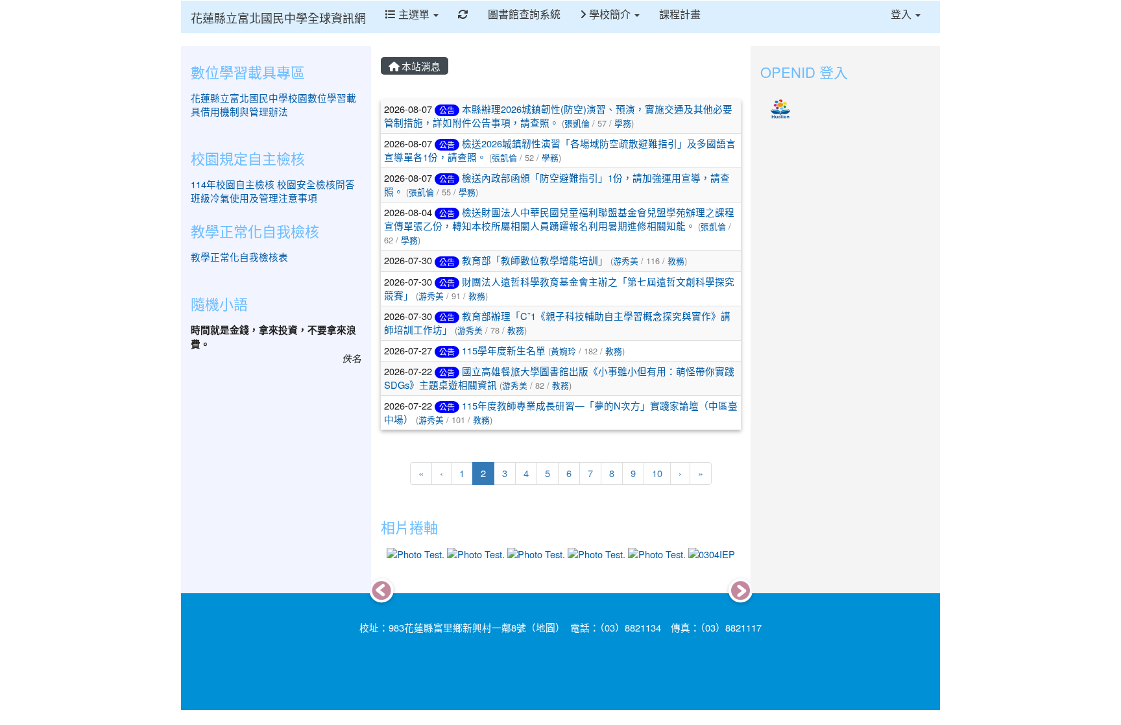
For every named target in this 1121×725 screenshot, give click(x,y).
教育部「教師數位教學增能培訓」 (535, 260)
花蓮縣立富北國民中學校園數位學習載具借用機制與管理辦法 (273, 104)
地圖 (545, 627)
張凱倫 (577, 123)
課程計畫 (680, 13)
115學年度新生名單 (504, 350)
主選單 (414, 13)
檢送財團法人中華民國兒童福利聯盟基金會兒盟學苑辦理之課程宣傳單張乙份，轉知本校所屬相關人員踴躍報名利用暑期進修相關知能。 (559, 218)
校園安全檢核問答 (316, 184)
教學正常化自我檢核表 (239, 257)
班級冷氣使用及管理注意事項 (254, 197)
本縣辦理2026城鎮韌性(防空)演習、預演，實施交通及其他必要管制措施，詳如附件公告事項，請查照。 (558, 115)
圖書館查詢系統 (524, 13)
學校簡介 (609, 13)
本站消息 (419, 66)
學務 (622, 123)
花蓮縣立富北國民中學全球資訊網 (278, 17)
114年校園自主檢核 (232, 184)
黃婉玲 (563, 351)
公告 (447, 110)
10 (657, 473)
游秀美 (625, 260)
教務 (676, 260)
